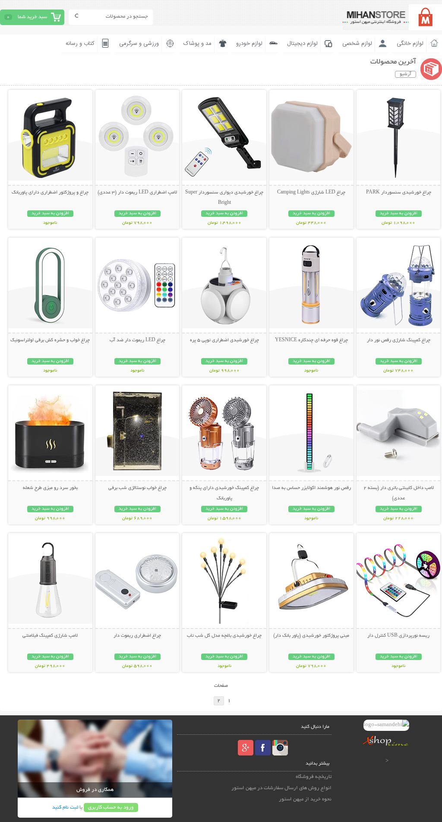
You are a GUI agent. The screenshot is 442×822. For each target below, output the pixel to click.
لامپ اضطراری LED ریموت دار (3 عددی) (137, 192)
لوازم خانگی (410, 43)
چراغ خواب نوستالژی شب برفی (137, 488)
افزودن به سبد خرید (398, 213)
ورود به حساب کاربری (111, 807)
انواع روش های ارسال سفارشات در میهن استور (281, 788)
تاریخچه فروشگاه (314, 777)
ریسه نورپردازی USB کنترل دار (398, 635)
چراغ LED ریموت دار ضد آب (137, 340)
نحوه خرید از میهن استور (305, 799)
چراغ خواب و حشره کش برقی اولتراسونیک (50, 340)
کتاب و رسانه (80, 43)
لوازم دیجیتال (302, 43)
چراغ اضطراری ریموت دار (137, 635)
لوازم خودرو (249, 43)
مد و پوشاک (197, 43)
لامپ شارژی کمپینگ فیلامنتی (50, 635)
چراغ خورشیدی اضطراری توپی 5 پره (224, 340)
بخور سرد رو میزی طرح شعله (50, 488)
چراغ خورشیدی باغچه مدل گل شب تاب (224, 635)
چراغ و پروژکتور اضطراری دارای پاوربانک (50, 192)
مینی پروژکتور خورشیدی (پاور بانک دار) (311, 635)
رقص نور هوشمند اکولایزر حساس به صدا (311, 488)
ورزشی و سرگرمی (139, 43)
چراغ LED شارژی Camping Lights (311, 192)
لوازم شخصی (357, 43)
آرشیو (405, 74)
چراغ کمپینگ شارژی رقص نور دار (398, 340)
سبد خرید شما (32, 17)
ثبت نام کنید (65, 807)
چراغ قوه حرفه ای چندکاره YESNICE (311, 340)
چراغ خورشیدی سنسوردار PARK (398, 192)
